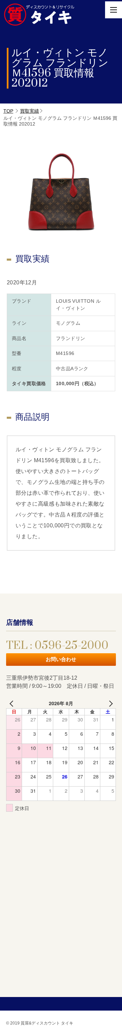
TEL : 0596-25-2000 (57, 646)
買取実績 (29, 111)
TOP (8, 111)
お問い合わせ (61, 659)
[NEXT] (109, 703)
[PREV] (12, 703)
